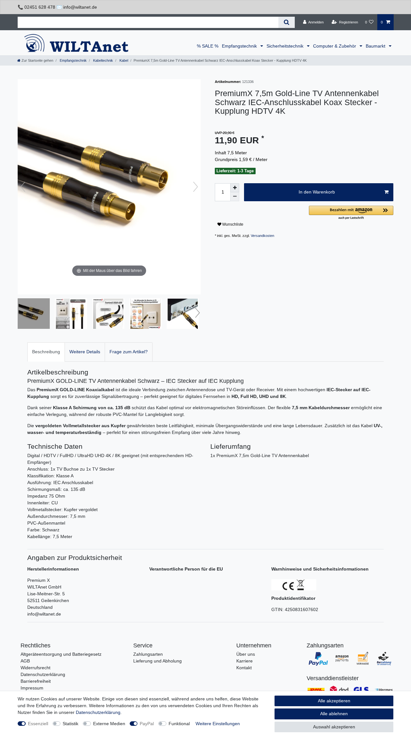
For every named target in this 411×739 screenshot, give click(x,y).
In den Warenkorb (317, 191)
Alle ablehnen (334, 713)
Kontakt (244, 667)
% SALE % (207, 46)
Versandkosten (262, 236)
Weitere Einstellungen (218, 723)
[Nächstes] (195, 187)
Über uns (245, 654)
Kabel (123, 60)
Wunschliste (232, 224)
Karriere (244, 660)
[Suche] (286, 22)
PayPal (147, 723)
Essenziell (38, 723)
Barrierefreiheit (36, 681)
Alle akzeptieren (334, 700)
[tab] (46, 351)
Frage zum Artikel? (128, 351)
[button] (351, 213)
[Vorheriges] (23, 187)
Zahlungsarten (148, 654)
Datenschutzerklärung (43, 674)
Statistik (70, 723)
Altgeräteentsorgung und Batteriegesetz (61, 654)
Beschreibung (46, 351)
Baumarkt (376, 46)
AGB (25, 660)
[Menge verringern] (234, 196)
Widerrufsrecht (35, 667)
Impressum (32, 687)
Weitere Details (84, 351)
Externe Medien (109, 723)
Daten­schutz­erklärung (98, 712)
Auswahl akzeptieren (334, 726)
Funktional (179, 723)
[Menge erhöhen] (234, 187)
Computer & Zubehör (335, 46)
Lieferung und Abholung (157, 660)
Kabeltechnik (102, 60)
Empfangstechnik (240, 46)
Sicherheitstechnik (286, 46)
